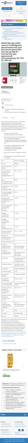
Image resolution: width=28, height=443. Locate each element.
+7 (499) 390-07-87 (7, 11)
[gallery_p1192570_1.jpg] (4, 80)
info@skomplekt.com (6, 426)
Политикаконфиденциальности (20, 433)
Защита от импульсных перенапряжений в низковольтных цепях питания (13, 335)
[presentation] (5, 365)
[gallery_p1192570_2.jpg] (13, 80)
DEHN (10, 99)
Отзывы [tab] (12, 117)
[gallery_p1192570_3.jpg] (22, 80)
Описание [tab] (5, 117)
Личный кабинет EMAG (21, 12)
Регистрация (23, 10)
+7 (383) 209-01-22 (5, 432)
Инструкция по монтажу (9, 343)
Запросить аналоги (6, 100)
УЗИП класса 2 (10, 336)
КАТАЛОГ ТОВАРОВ (7, 24)
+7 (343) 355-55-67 (19, 424)
